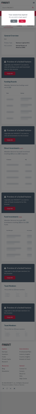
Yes (22, 21)
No (14, 21)
